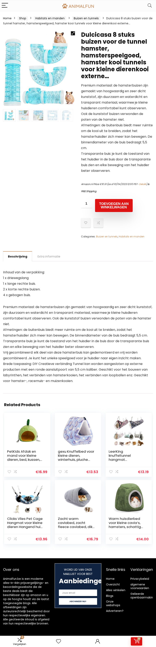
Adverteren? (115, 611)
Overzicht (113, 584)
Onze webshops (113, 603)
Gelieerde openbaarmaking (142, 595)
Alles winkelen (115, 590)
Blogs (109, 596)
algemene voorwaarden (139, 586)
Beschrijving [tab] (17, 256)
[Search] (150, 5)
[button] (73, 33)
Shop (22, 18)
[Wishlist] (58, 641)
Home (7, 18)
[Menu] (5, 5)
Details (142, 184)
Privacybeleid (139, 579)
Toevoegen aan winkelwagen (114, 205)
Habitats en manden (50, 18)
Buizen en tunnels (86, 18)
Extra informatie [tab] (49, 256)
